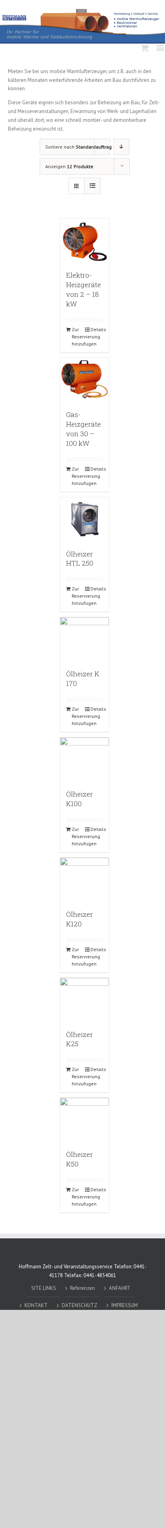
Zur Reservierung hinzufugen (78, 336)
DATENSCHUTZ (79, 1305)
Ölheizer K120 (79, 919)
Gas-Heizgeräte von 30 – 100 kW (83, 429)
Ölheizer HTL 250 (79, 558)
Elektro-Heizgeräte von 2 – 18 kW (83, 289)
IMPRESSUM (124, 1305)
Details (97, 329)
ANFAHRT (120, 1288)
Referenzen (82, 1288)
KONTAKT (36, 1305)
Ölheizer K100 (79, 798)
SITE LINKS (43, 1288)
